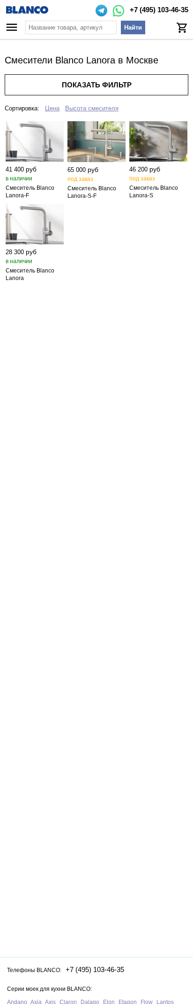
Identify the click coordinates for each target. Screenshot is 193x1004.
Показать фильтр (97, 85)
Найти (133, 27)
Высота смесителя (92, 108)
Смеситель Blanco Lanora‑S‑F (91, 192)
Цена (52, 108)
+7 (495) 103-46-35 (159, 10)
